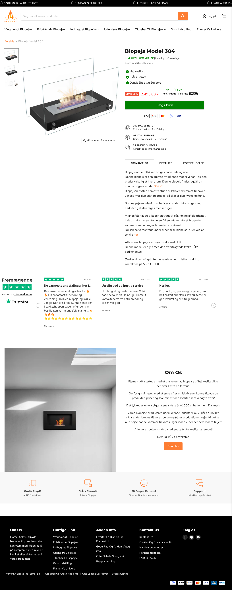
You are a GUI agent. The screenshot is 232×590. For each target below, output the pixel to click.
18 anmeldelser (23, 294)
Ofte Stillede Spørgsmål (110, 556)
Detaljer (165, 163)
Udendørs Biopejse (117, 29)
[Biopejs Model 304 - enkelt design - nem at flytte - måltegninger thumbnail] (11, 83)
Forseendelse (193, 163)
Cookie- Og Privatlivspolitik (155, 542)
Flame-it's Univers (209, 29)
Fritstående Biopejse (51, 29)
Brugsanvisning (105, 561)
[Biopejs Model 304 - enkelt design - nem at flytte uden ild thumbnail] (11, 71)
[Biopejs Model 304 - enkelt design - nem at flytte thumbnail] (11, 56)
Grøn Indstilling (181, 29)
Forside (9, 41)
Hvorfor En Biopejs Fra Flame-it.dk (23, 573)
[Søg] (183, 16)
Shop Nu (173, 446)
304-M (158, 186)
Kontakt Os (146, 537)
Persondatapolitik (150, 553)
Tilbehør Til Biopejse (149, 29)
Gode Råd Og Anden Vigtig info (61, 573)
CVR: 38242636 (149, 558)
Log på (212, 16)
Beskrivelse (139, 163)
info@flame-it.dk (157, 148)
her (136, 235)
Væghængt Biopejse (18, 29)
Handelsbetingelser (151, 547)
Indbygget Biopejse (83, 29)
